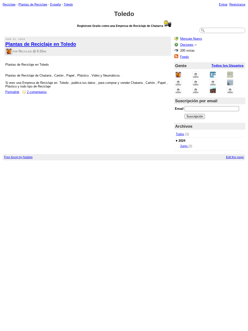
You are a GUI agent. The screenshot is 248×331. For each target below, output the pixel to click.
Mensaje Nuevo (191, 38)
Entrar (223, 4)
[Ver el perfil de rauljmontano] (195, 90)
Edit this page (235, 157)
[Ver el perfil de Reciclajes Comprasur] (195, 75)
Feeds (184, 57)
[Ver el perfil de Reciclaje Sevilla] (212, 90)
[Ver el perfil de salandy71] (212, 83)
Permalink (12, 92)
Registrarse (237, 4)
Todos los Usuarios (227, 65)
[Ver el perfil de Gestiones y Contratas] (230, 83)
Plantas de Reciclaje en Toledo (40, 44)
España (55, 4)
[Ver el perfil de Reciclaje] (9, 52)
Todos (180, 134)
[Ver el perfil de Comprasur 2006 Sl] (230, 75)
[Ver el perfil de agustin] (230, 90)
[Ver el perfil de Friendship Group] (195, 83)
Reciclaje (9, 4)
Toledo (68, 4)
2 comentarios (37, 92)
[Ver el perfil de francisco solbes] (178, 90)
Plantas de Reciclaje (32, 4)
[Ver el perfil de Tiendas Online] (212, 75)
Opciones (187, 45)
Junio (184, 146)
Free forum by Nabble (18, 157)
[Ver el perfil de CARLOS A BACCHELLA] (178, 83)
